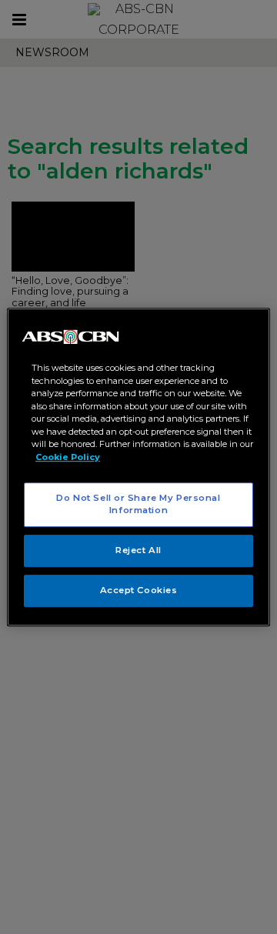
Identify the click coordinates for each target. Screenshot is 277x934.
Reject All (138, 550)
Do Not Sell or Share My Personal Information (138, 503)
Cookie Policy (67, 457)
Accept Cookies (139, 590)
